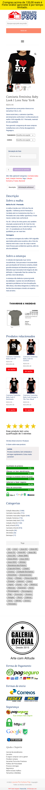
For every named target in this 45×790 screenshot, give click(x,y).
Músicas (11, 588)
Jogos (10, 584)
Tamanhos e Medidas (13, 773)
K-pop (19, 584)
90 (9, 549)
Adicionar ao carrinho (21, 170)
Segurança (10, 768)
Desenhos (12, 575)
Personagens (27, 591)
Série (10, 601)
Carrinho (9, 754)
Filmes (18, 578)
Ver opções (11, 369)
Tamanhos (11, 135)
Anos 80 (21, 552)
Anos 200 (11, 556)
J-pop (29, 581)
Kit (26, 584)
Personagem (13, 591)
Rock (20, 597)
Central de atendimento (14, 752)
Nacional (22, 181)
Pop (9, 594)
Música (34, 584)
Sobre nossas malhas (13, 770)
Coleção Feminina (16, 178)
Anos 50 (24, 549)
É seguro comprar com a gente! (17, 757)
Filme (10, 578)
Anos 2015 (24, 559)
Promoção (18, 594)
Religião (11, 597)
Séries (18, 601)
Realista (29, 594)
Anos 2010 (12, 559)
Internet (21, 581)
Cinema (11, 572)
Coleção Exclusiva (25, 572)
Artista (22, 562)
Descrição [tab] (12, 187)
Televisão (12, 604)
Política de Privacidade (14, 764)
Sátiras (28, 597)
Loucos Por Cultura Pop (21, 782)
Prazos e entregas (12, 766)
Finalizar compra (12, 759)
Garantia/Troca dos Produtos (16, 761)
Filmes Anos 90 (30, 578)
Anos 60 (33, 549)
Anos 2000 (23, 556)
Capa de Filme (14, 568)
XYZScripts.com (32, 788)
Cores (9, 140)
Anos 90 (32, 552)
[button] (35, 54)
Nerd (31, 588)
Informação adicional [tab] (26, 187)
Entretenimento (25, 575)
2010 (15, 549)
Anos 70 (11, 552)
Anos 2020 (12, 562)
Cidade (26, 568)
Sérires (27, 601)
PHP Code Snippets (13, 788)
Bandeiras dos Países (17, 565)
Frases (15, 181)
